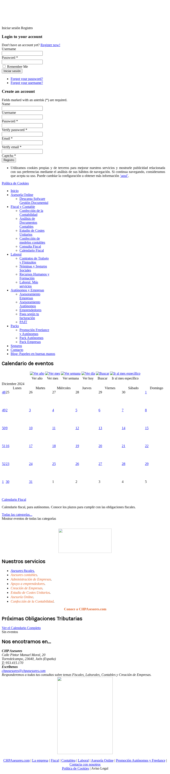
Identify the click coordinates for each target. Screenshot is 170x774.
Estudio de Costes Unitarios (31, 232)
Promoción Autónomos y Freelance (140, 760)
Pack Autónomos (31, 338)
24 (31, 464)
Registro (9, 160)
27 (100, 464)
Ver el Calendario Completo (21, 628)
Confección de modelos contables (32, 240)
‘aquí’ (124, 176)
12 (77, 428)
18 (54, 446)
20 (100, 446)
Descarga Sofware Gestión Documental (33, 201)
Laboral (16, 254)
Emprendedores (30, 310)
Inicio (15, 191)
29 (147, 464)
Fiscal (55, 760)
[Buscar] (102, 373)
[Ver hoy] (88, 373)
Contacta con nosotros (85, 764)
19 (77, 446)
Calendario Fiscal (31, 250)
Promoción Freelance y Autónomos (34, 332)
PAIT (23, 322)
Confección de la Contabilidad (31, 212)
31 (31, 482)
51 (4, 446)
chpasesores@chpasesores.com (24, 671)
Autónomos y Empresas (27, 290)
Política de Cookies (15, 183)
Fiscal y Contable (23, 207)
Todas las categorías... (17, 514)
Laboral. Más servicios (28, 284)
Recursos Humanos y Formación (34, 276)
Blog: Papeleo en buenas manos (33, 354)
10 (31, 428)
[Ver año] (37, 373)
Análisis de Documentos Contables (28, 222)
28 (123, 464)
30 (7, 482)
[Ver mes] (52, 373)
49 (4, 410)
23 (7, 464)
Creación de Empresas (26, 588)
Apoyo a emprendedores (27, 584)
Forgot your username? (27, 83)
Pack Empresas (30, 342)
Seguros (16, 346)
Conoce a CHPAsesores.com (85, 609)
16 (7, 446)
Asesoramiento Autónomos (29, 304)
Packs (15, 326)
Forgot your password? (27, 79)
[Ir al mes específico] (125, 373)
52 (4, 464)
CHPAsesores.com (16, 760)
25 (54, 464)
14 (123, 428)
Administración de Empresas (31, 579)
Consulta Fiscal (30, 246)
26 (77, 464)
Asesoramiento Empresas (29, 296)
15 (147, 428)
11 (54, 428)
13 (100, 428)
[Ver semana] (71, 373)
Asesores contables (24, 575)
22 (147, 446)
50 (4, 428)
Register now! (50, 45)
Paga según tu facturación (29, 316)
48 (4, 392)
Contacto (17, 350)
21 (123, 446)
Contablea (68, 760)
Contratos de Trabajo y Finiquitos (34, 260)
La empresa (40, 760)
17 (31, 446)
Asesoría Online (22, 195)
